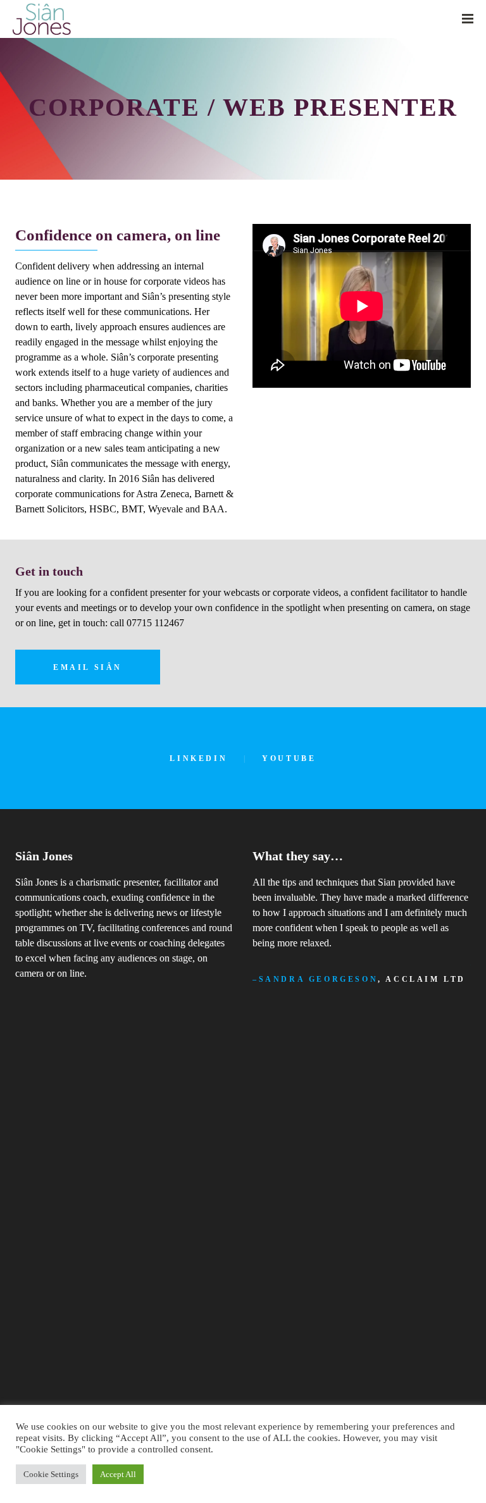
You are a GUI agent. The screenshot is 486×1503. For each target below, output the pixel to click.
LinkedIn (198, 758)
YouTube (289, 758)
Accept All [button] (118, 1474)
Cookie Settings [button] (50, 1474)
